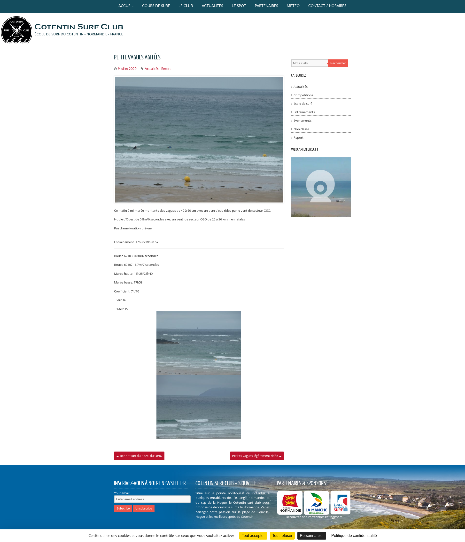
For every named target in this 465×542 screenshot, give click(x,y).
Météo (293, 6)
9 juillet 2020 (127, 69)
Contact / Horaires (327, 6)
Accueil (125, 6)
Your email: (122, 493)
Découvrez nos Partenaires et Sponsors (314, 517)
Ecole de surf (303, 103)
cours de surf (156, 6)
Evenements (302, 120)
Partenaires (266, 6)
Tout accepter (253, 536)
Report (166, 69)
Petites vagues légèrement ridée (257, 455)
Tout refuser (282, 536)
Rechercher (338, 63)
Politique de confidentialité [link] (354, 536)
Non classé (301, 129)
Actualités (212, 6)
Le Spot (239, 6)
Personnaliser (312, 536)
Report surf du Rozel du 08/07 (139, 455)
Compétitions (303, 95)
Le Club (185, 6)
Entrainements (304, 112)
